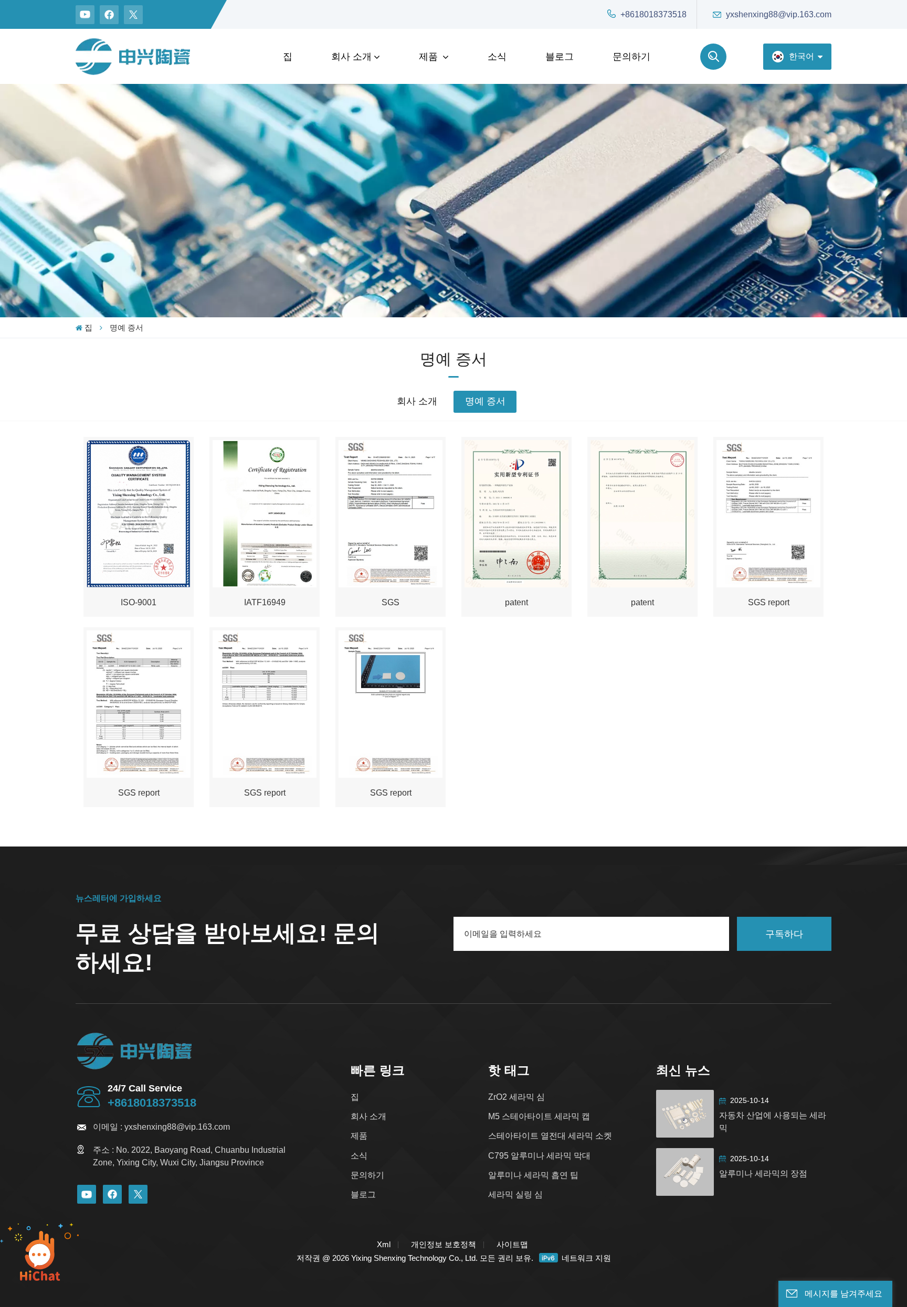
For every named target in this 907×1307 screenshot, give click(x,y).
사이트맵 (512, 1244)
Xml (384, 1244)
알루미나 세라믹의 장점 (763, 1173)
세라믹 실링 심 (515, 1194)
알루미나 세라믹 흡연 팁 (533, 1175)
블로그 (559, 56)
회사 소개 (351, 56)
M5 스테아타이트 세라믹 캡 (539, 1116)
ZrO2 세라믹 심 (516, 1096)
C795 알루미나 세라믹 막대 (539, 1155)
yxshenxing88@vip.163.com (778, 14)
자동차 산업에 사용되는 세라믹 (772, 1121)
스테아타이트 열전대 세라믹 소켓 (550, 1135)
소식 (497, 56)
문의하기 (631, 56)
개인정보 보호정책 (443, 1244)
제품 (429, 56)
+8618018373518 (653, 14)
